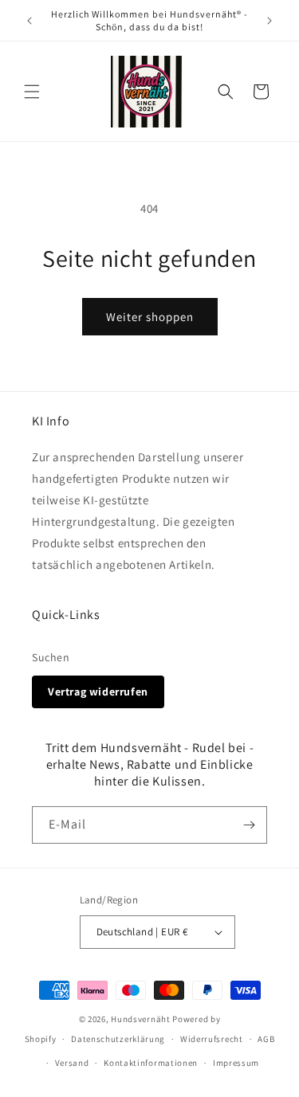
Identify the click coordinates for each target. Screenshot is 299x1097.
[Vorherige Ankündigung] (29, 20)
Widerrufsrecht (211, 1038)
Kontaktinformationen (151, 1062)
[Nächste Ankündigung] (269, 20)
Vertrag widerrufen (98, 691)
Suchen (51, 657)
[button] (31, 91)
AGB (266, 1038)
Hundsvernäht (140, 1019)
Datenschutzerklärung (118, 1038)
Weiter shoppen (150, 316)
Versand (72, 1062)
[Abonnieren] (248, 825)
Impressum (236, 1062)
